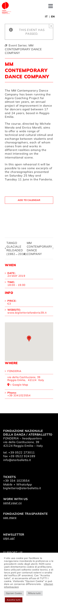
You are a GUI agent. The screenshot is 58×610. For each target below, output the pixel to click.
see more (10, 517)
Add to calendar (29, 200)
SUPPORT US (13, 552)
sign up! (9, 538)
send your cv (12, 503)
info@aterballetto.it (17, 460)
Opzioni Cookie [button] (14, 593)
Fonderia (14, 371)
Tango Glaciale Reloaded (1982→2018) (16, 248)
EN (53, 16)
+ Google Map (19, 384)
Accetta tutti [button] (13, 599)
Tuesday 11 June (17, 179)
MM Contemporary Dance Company (39, 248)
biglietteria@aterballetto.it (22, 488)
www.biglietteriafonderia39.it (27, 312)
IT (46, 16)
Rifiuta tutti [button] (34, 593)
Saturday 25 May (21, 175)
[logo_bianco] (6, 3)
